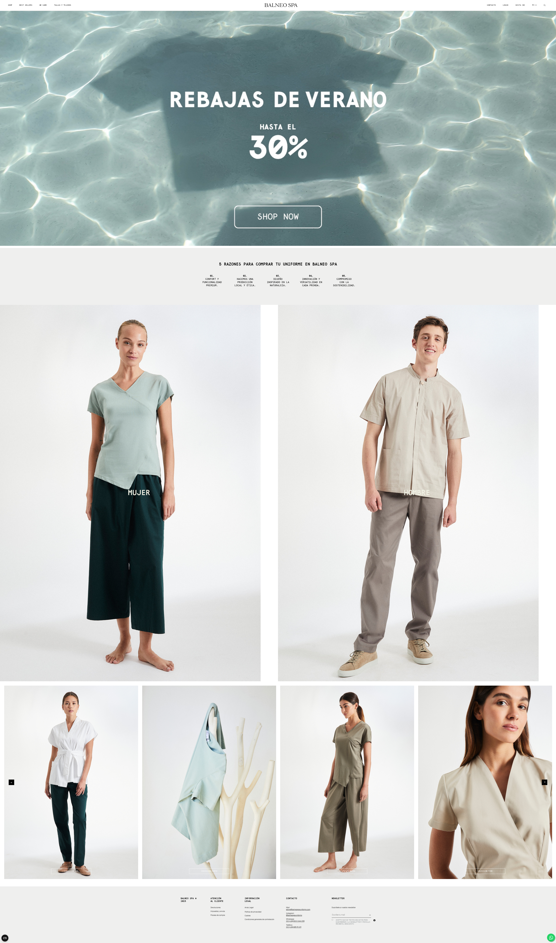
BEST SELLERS (25, 5)
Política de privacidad (253, 912)
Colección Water (347, 871)
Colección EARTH (209, 871)
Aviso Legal (249, 908)
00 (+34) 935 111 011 (293, 927)
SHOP (10, 5)
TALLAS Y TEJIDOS (62, 5)
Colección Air (71, 871)
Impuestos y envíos (218, 911)
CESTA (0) (520, 5)
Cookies (247, 916)
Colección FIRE (485, 871)
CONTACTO (491, 5)
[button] (41, 128)
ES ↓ (534, 5)
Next (544, 782)
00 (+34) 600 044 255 (295, 921)
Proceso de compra (218, 915)
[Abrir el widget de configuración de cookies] (4, 938)
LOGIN (505, 5)
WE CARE (43, 5)
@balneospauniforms (294, 915)
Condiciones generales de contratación (259, 920)
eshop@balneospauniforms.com (298, 910)
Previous (11, 782)
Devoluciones (216, 908)
